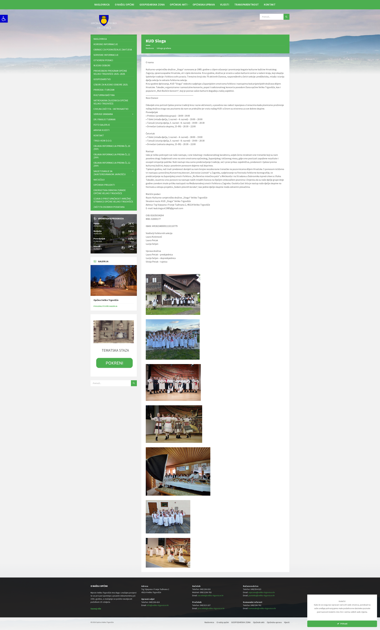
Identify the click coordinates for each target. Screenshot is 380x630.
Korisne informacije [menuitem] (106, 44)
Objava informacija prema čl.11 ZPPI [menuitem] (112, 156)
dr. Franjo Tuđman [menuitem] (104, 119)
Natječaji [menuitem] (99, 179)
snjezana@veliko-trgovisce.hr (261, 592)
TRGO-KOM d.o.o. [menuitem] (103, 140)
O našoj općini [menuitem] (124, 4)
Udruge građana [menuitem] (103, 114)
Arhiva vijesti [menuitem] (102, 130)
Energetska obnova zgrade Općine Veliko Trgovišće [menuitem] (110, 192)
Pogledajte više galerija (105, 306)
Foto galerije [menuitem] (102, 124)
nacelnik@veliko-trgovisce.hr (211, 595)
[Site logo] (104, 28)
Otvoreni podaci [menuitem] (103, 60)
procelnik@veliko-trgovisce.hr (211, 608)
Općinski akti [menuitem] (178, 4)
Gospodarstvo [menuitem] (102, 79)
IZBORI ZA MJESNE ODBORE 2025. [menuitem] (111, 84)
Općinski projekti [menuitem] (104, 184)
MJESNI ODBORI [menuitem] (102, 65)
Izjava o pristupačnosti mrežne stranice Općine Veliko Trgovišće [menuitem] (113, 200)
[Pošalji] (286, 17)
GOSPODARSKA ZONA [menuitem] (152, 4)
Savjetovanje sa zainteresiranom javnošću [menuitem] (110, 173)
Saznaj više (96, 608)
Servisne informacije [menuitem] (106, 54)
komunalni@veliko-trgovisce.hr (262, 608)
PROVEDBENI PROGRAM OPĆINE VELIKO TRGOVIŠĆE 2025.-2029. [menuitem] (110, 72)
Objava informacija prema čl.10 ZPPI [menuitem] (112, 147)
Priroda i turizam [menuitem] (104, 89)
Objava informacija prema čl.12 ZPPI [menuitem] (112, 164)
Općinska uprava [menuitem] (204, 4)
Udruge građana (164, 48)
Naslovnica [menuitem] (102, 4)
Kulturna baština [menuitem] (104, 95)
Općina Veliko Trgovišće (106, 300)
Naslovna (150, 48)
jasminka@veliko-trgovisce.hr (261, 595)
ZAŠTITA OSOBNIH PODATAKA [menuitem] (109, 206)
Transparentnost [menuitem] (246, 4)
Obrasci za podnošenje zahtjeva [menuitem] (113, 49)
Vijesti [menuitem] (224, 4)
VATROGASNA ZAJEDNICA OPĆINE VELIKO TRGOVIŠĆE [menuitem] (111, 102)
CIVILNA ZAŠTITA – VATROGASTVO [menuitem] (111, 108)
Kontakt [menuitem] (270, 4)
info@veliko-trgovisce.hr (158, 605)
